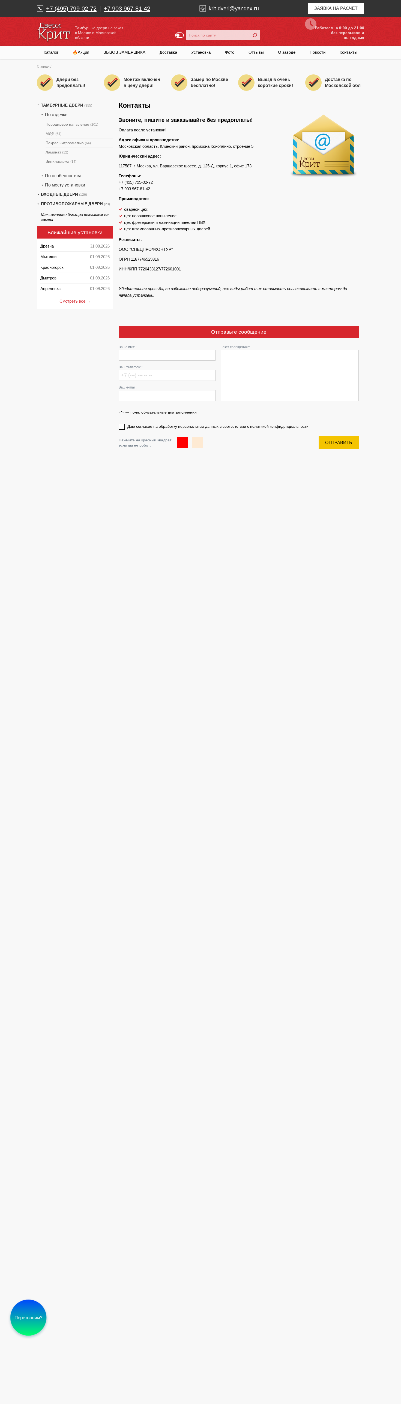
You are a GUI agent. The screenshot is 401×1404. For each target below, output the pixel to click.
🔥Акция (81, 52)
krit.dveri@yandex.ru (234, 8)
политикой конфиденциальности (279, 426)
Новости (317, 52)
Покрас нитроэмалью (68, 143)
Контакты (348, 52)
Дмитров (48, 278)
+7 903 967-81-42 (127, 8)
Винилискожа (61, 161)
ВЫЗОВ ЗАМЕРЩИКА (124, 52)
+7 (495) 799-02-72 (71, 8)
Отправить (338, 442)
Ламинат (57, 152)
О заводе (286, 52)
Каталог (51, 52)
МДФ (53, 133)
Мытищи (48, 256)
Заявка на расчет (336, 8)
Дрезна (47, 246)
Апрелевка (50, 288)
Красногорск (52, 267)
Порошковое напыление (72, 124)
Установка (201, 52)
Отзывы (256, 52)
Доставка (168, 52)
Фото (229, 52)
